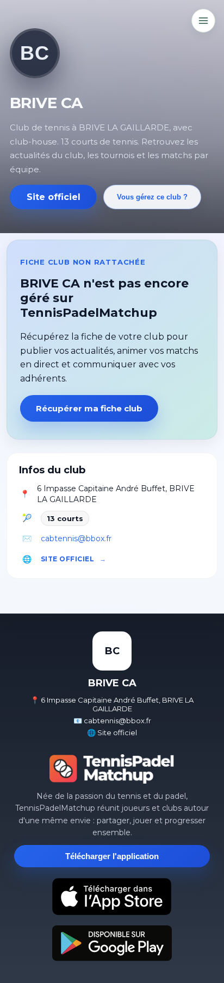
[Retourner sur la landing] (112, 769)
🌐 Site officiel (112, 732)
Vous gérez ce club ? (152, 197)
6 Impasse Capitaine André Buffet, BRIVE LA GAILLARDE (116, 494)
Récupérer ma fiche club (89, 408)
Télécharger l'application (112, 856)
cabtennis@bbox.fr (76, 538)
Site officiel (53, 197)
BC (34, 53)
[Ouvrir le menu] (203, 21)
